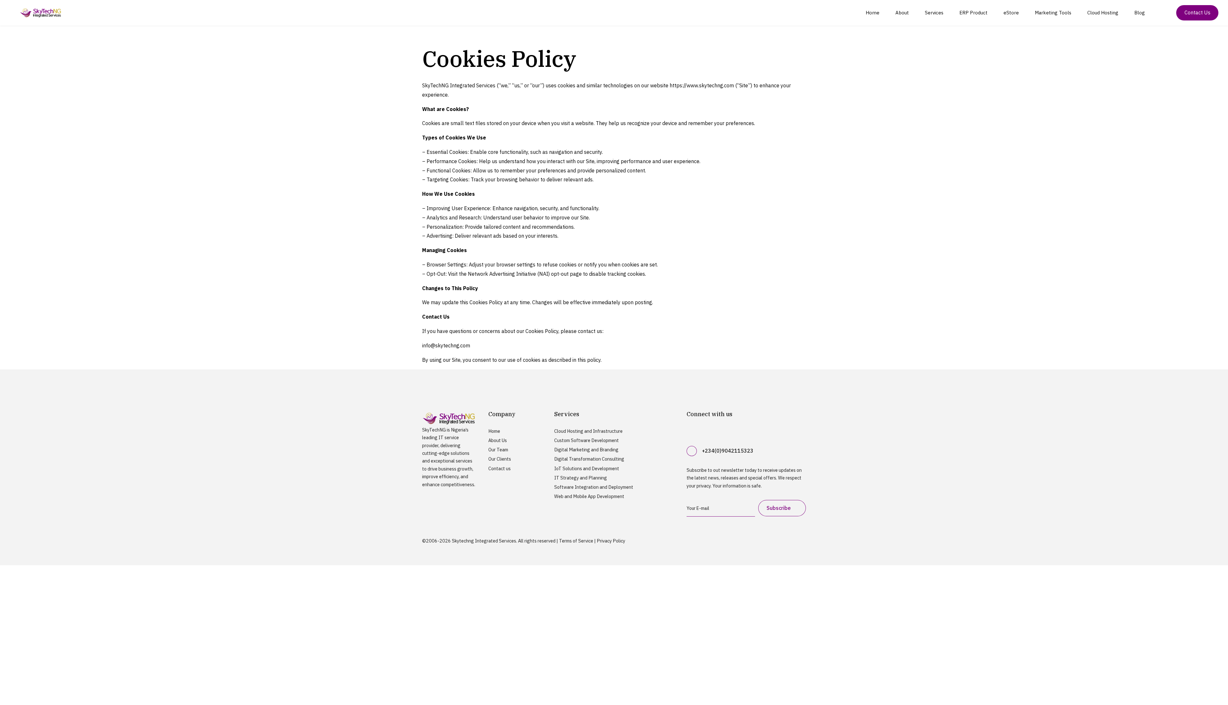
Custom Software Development (586, 440)
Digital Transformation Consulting (589, 459)
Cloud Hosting (1102, 13)
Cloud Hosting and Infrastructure (588, 431)
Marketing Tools (1053, 13)
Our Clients (499, 459)
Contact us (499, 468)
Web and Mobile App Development (589, 496)
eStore (1011, 13)
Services (934, 13)
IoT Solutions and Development (586, 468)
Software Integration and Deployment (593, 487)
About (902, 13)
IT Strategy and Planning (580, 478)
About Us (497, 440)
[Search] (1163, 12)
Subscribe (779, 508)
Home (872, 13)
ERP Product (973, 13)
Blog (1139, 13)
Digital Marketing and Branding (586, 450)
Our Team (498, 450)
